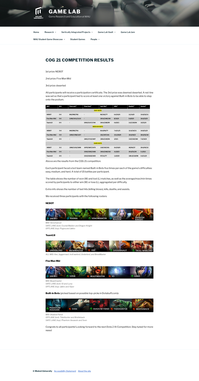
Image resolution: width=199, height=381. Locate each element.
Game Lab (65, 11)
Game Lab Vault (105, 32)
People (94, 39)
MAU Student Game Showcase (48, 39)
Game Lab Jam (128, 32)
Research (49, 32)
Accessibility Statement (65, 371)
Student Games (77, 39)
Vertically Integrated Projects (75, 32)
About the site (84, 371)
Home (36, 32)
